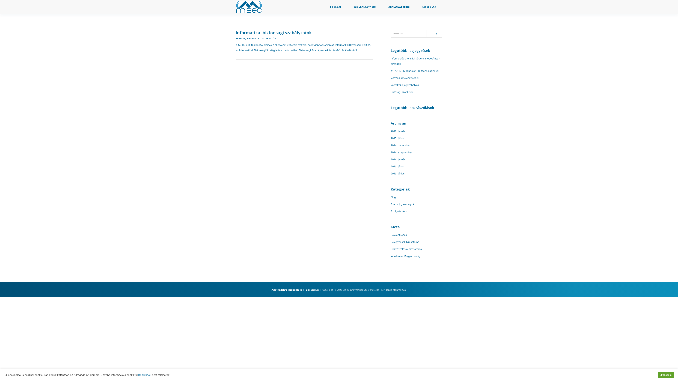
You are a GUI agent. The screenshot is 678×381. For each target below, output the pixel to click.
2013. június (398, 173)
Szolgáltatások (399, 211)
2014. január (398, 159)
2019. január (398, 131)
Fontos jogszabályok (402, 204)
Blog (393, 197)
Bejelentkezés (399, 234)
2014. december (400, 145)
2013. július (397, 166)
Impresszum (312, 289)
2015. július (397, 138)
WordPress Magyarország (406, 256)
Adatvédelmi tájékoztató (287, 289)
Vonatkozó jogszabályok (405, 84)
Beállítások (144, 375)
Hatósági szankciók (402, 91)
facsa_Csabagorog (249, 38)
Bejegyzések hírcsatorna (405, 241)
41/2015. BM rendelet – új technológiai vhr (415, 70)
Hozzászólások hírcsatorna (406, 248)
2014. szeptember (401, 152)
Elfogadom (665, 374)
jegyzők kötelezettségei (404, 77)
